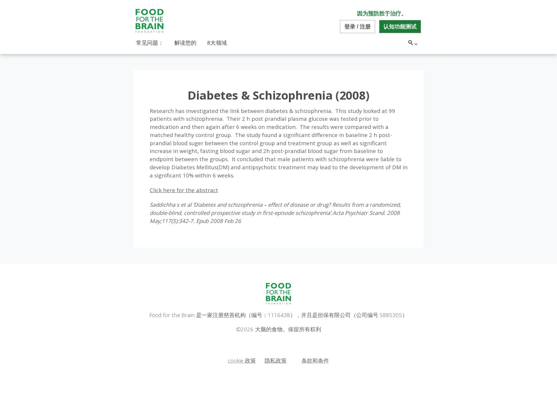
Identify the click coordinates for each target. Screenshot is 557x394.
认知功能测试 (400, 27)
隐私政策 (276, 360)
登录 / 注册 (357, 27)
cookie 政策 (242, 360)
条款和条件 (315, 360)
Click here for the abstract (184, 190)
